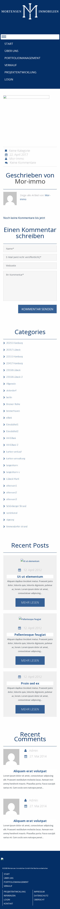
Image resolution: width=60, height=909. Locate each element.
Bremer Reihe (13, 404)
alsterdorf (11, 390)
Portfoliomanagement (22, 58)
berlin (9, 397)
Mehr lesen (30, 602)
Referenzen (10, 895)
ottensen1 (11, 485)
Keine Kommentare (23, 162)
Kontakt (8, 903)
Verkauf (10, 65)
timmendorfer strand (16, 526)
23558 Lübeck (13, 370)
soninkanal (11, 512)
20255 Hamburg (14, 342)
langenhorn (12, 465)
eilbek (9, 417)
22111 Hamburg (14, 356)
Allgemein (11, 383)
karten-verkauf (14, 451)
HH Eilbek (11, 438)
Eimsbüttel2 (12, 431)
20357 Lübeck (13, 349)
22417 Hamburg (14, 363)
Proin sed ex (30, 683)
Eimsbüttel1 (12, 424)
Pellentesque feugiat (30, 635)
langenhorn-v (13, 472)
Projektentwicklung (20, 72)
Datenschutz (41, 895)
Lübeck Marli (12, 478)
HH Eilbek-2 (12, 444)
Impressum (39, 891)
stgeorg (10, 519)
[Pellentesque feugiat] (30, 619)
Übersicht (39, 899)
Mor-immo (16, 159)
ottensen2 (11, 492)
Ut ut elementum (30, 577)
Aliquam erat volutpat (30, 771)
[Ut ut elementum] (30, 561)
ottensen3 (11, 499)
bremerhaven (13, 410)
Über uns (11, 51)
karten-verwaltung (15, 458)
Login (8, 79)
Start (8, 44)
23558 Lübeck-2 (14, 376)
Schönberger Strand (16, 506)
